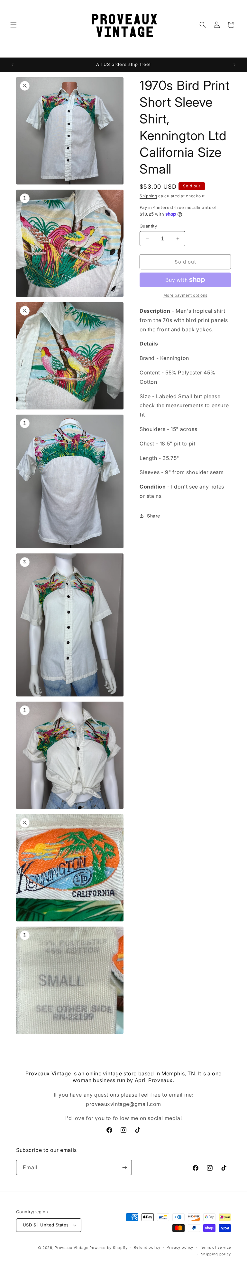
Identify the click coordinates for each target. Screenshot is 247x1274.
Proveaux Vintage (71, 1247)
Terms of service (215, 1247)
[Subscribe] (124, 1167)
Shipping (148, 195)
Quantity (148, 226)
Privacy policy (180, 1247)
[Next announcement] (234, 65)
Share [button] (153, 515)
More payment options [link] (185, 295)
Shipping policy (216, 1254)
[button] (13, 25)
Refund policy (147, 1247)
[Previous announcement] (12, 65)
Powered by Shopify (108, 1247)
